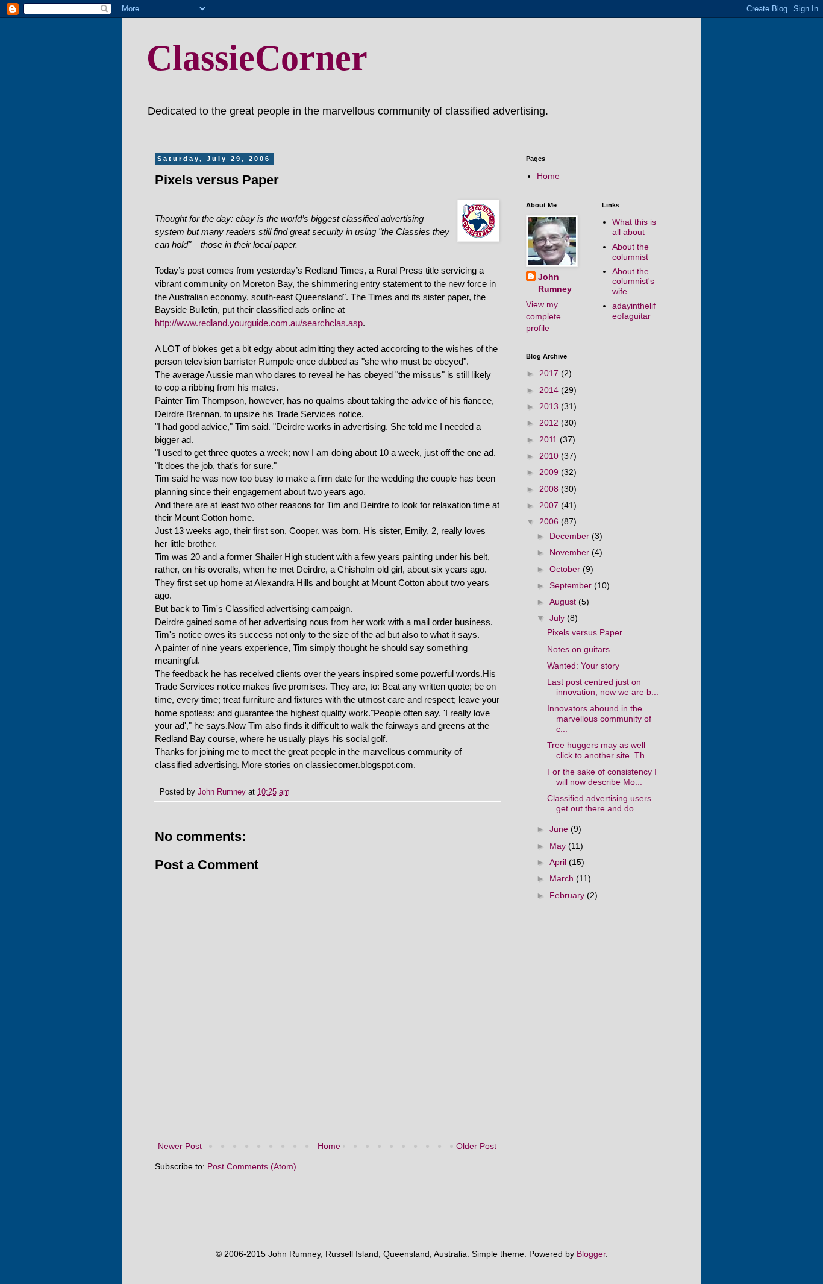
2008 (550, 489)
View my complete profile (543, 316)
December (570, 536)
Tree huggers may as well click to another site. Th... (599, 750)
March (562, 878)
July (558, 618)
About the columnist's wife (633, 281)
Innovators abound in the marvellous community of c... (599, 718)
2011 (549, 439)
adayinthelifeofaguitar (634, 311)
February (568, 895)
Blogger (591, 1254)
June (560, 829)
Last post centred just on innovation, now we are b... (603, 687)
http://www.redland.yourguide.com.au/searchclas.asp (259, 323)
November (570, 552)
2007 (550, 505)
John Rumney (555, 283)
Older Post (476, 1146)
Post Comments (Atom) (251, 1166)
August (563, 601)
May (558, 846)
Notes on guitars (578, 649)
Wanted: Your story (583, 665)
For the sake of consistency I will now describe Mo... (602, 777)
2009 (550, 472)
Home (329, 1146)
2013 (550, 406)
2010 (550, 456)
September (571, 585)
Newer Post (180, 1146)
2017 (550, 373)
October (566, 569)
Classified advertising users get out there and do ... (599, 803)
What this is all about (634, 227)
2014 (550, 390)
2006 (550, 521)
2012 (550, 422)
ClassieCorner (257, 58)
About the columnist (630, 252)
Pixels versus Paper (584, 632)
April (559, 862)
